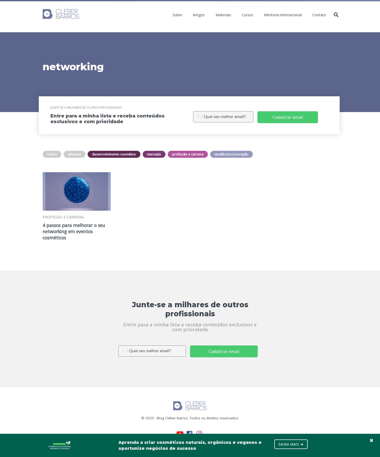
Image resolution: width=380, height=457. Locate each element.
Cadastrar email (287, 117)
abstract (74, 154)
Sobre (177, 15)
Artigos (199, 15)
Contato (319, 15)
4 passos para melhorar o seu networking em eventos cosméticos (74, 231)
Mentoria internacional (283, 15)
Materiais (223, 15)
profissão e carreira (187, 154)
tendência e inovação (231, 154)
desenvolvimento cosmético (114, 154)
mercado (154, 154)
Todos (52, 154)
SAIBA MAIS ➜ (290, 444)
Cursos (247, 15)
